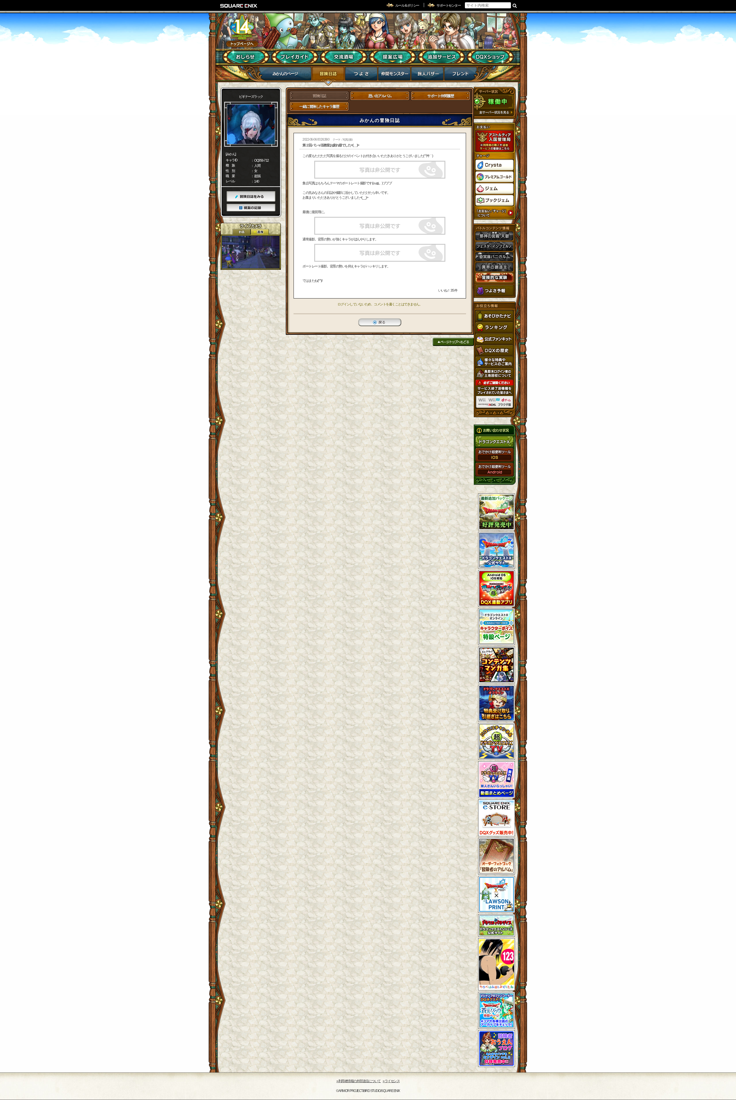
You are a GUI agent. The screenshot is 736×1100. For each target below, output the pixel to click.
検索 (515, 5)
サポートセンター (448, 5)
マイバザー (427, 75)
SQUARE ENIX (239, 6)
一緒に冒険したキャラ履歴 (319, 106)
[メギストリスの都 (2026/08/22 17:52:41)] (250, 252)
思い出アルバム (380, 96)
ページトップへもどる (453, 342)
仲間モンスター (394, 75)
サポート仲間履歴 (440, 96)
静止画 (259, 232)
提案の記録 (251, 208)
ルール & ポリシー (407, 5)
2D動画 (241, 232)
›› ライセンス (391, 1081)
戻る (379, 322)
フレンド (460, 75)
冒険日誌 (328, 75)
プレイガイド (295, 57)
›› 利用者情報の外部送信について (358, 1081)
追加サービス (441, 57)
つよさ (361, 75)
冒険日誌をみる (251, 196)
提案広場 (393, 57)
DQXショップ (490, 57)
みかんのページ (285, 73)
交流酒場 (344, 57)
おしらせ (246, 57)
